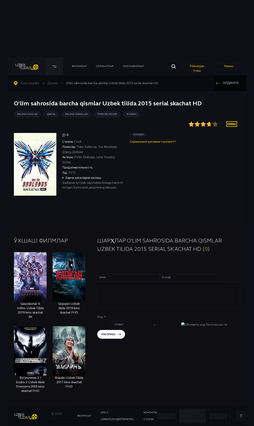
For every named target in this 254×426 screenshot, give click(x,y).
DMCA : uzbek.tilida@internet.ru (117, 416)
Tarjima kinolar (27, 114)
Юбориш (108, 334)
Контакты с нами (150, 416)
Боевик (132, 114)
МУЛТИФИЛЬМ (133, 66)
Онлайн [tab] (138, 135)
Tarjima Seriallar (76, 114)
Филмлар (79, 66)
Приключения (107, 114)
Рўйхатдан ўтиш (197, 67)
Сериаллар (105, 66)
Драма (51, 114)
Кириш (229, 66)
